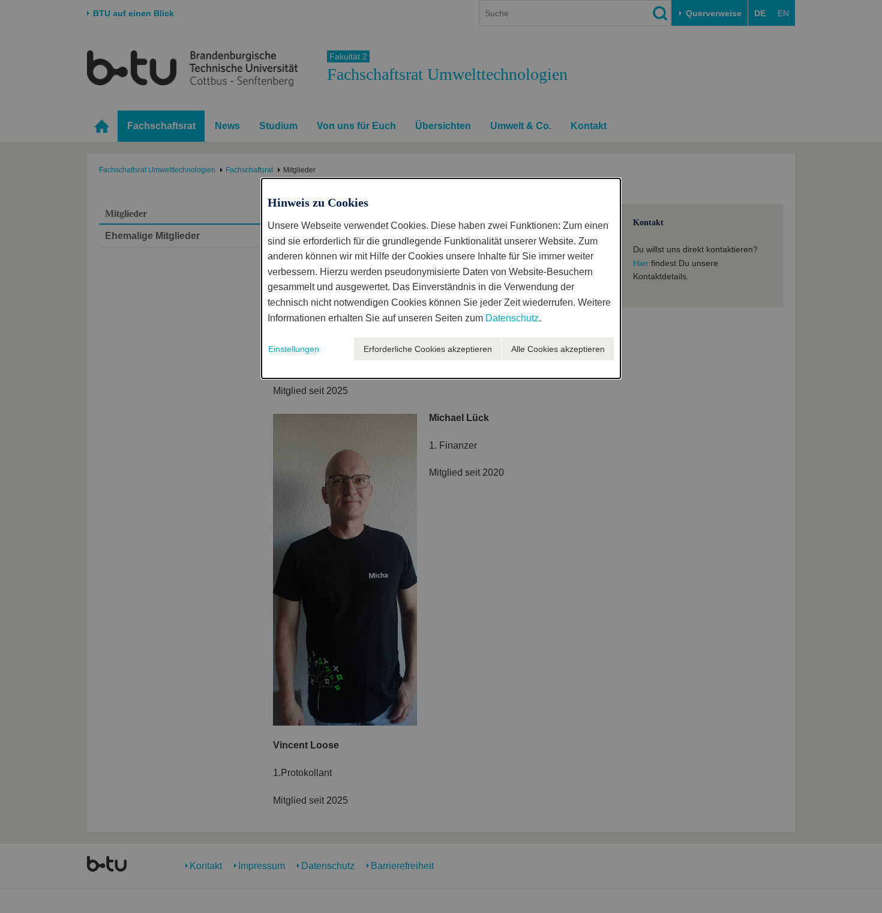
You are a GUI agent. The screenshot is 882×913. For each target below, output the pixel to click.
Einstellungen (293, 349)
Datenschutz (512, 318)
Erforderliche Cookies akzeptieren (428, 349)
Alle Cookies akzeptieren (558, 349)
